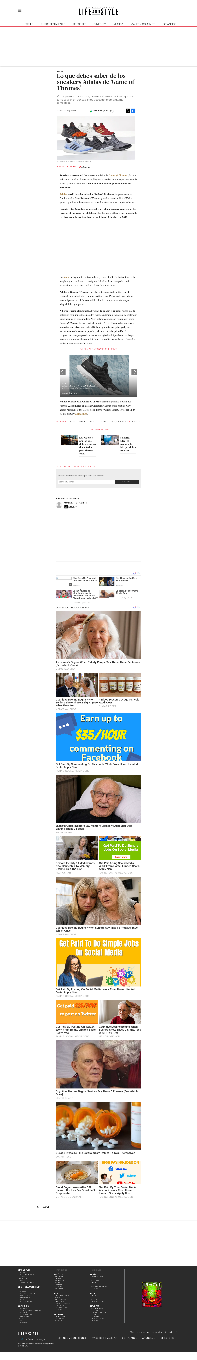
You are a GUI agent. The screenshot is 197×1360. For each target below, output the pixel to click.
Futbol (22, 1289)
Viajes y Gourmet (143, 24)
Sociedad (59, 1289)
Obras (21, 1318)
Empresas (23, 1308)
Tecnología (24, 1316)
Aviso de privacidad (104, 1338)
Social (58, 1297)
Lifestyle (23, 1299)
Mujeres (23, 1322)
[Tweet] (128, 111)
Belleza (95, 1285)
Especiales (96, 1270)
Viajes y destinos (99, 1312)
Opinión (58, 1287)
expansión (170, 24)
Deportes (79, 24)
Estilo (29, 24)
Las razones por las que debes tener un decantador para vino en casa (87, 445)
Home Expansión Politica (30, 1310)
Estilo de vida (98, 1302)
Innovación (60, 1306)
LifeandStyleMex (166, 1332)
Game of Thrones (118, 175)
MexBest (94, 1306)
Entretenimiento (53, 24)
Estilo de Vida (98, 1318)
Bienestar (96, 1316)
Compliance (129, 1338)
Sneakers (136, 421)
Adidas (63, 194)
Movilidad (60, 1302)
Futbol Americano (27, 1293)
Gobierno (59, 1276)
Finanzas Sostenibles (64, 1304)
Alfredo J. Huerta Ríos (75, 503)
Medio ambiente (62, 1295)
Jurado (95, 1320)
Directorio (168, 1338)
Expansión (23, 1306)
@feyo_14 (85, 167)
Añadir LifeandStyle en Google (102, 111)
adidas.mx (81, 413)
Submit (127, 482)
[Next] (134, 372)
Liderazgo (59, 1318)
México (58, 1278)
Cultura (95, 1289)
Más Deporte (24, 1297)
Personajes (96, 1314)
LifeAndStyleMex (178, 1332)
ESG (20, 1320)
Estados (58, 1285)
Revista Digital (25, 1301)
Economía (23, 1312)
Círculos (95, 1280)
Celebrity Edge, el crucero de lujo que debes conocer (128, 444)
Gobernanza (60, 1299)
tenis (66, 277)
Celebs (94, 1299)
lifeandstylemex (173, 1332)
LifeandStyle (61, 1270)
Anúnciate (148, 1338)
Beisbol (22, 1291)
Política (58, 1274)
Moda (94, 1282)
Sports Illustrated (29, 1287)
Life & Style (24, 1270)
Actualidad (60, 1316)
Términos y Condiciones (71, 1338)
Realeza (95, 1278)
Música (118, 24)
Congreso (59, 1280)
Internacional (25, 1314)
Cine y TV (100, 24)
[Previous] (63, 372)
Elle (92, 1293)
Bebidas (95, 1310)
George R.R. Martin (119, 421)
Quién (93, 1274)
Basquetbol (24, 1295)
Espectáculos (97, 1276)
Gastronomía (97, 1308)
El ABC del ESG (61, 1308)
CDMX (57, 1282)
